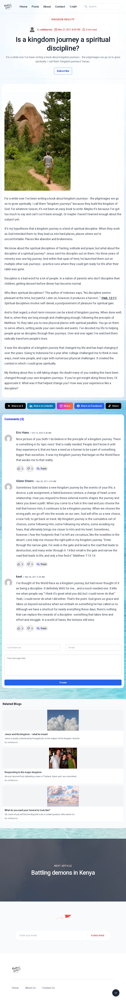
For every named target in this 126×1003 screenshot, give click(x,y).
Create (63, 682)
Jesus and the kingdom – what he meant (26, 734)
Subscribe (63, 71)
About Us (30, 987)
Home (23, 6)
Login (73, 6)
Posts (35, 6)
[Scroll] (115, 992)
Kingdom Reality (63, 19)
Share (67, 406)
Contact (60, 6)
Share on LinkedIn (43, 406)
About (47, 6)
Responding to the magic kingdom (23, 772)
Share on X (17, 406)
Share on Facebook (91, 406)
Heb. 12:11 (109, 298)
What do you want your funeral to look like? (27, 810)
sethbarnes (46, 29)
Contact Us (48, 987)
